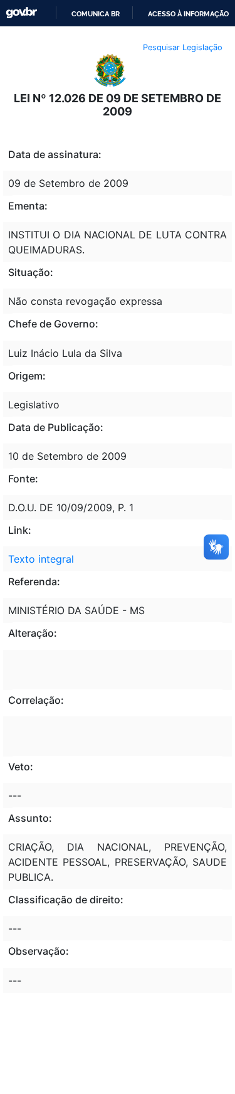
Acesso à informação (188, 13)
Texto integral (41, 559)
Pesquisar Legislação (182, 47)
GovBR (21, 13)
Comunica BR (95, 13)
